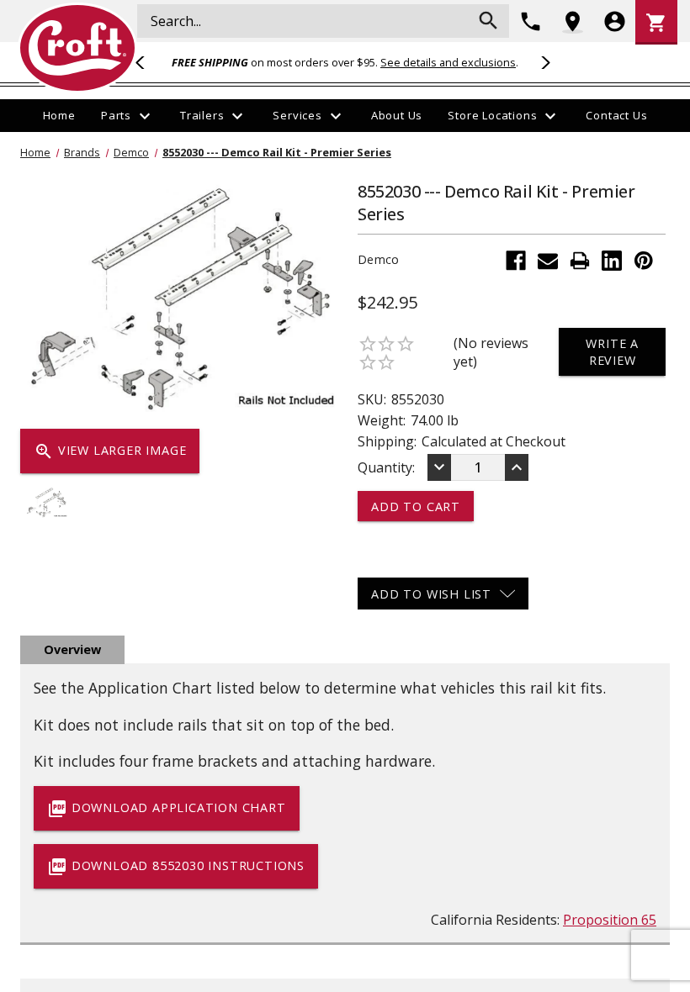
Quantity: (386, 467)
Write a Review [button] (612, 351)
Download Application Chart (166, 809)
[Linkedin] (612, 261)
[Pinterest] (644, 261)
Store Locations (504, 116)
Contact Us (616, 115)
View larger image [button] (110, 451)
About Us (396, 115)
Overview (72, 649)
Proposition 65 (609, 919)
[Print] (580, 261)
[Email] (548, 261)
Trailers (213, 116)
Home (59, 115)
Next (543, 62)
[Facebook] (516, 261)
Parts (128, 116)
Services (309, 116)
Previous (147, 62)
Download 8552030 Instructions (176, 867)
